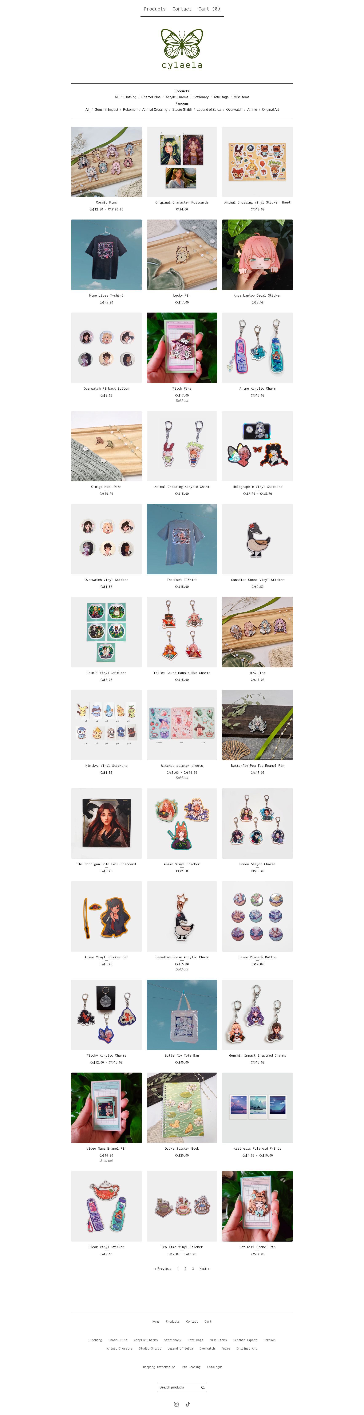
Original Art (270, 109)
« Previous (162, 1268)
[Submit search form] (203, 1387)
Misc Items (241, 97)
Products (155, 9)
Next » (205, 1268)
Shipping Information (158, 1367)
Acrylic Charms (177, 97)
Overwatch (234, 109)
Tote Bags (221, 97)
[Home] (182, 49)
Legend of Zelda (209, 109)
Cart (208, 1321)
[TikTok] (187, 1404)
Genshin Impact (106, 109)
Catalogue (214, 1367)
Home (156, 1321)
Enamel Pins (151, 97)
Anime (252, 109)
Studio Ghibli (182, 109)
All (117, 97)
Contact (182, 9)
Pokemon (130, 109)
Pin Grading (191, 1367)
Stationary (201, 97)
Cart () (209, 9)
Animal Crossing (154, 109)
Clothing (130, 97)
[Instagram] (176, 1404)
